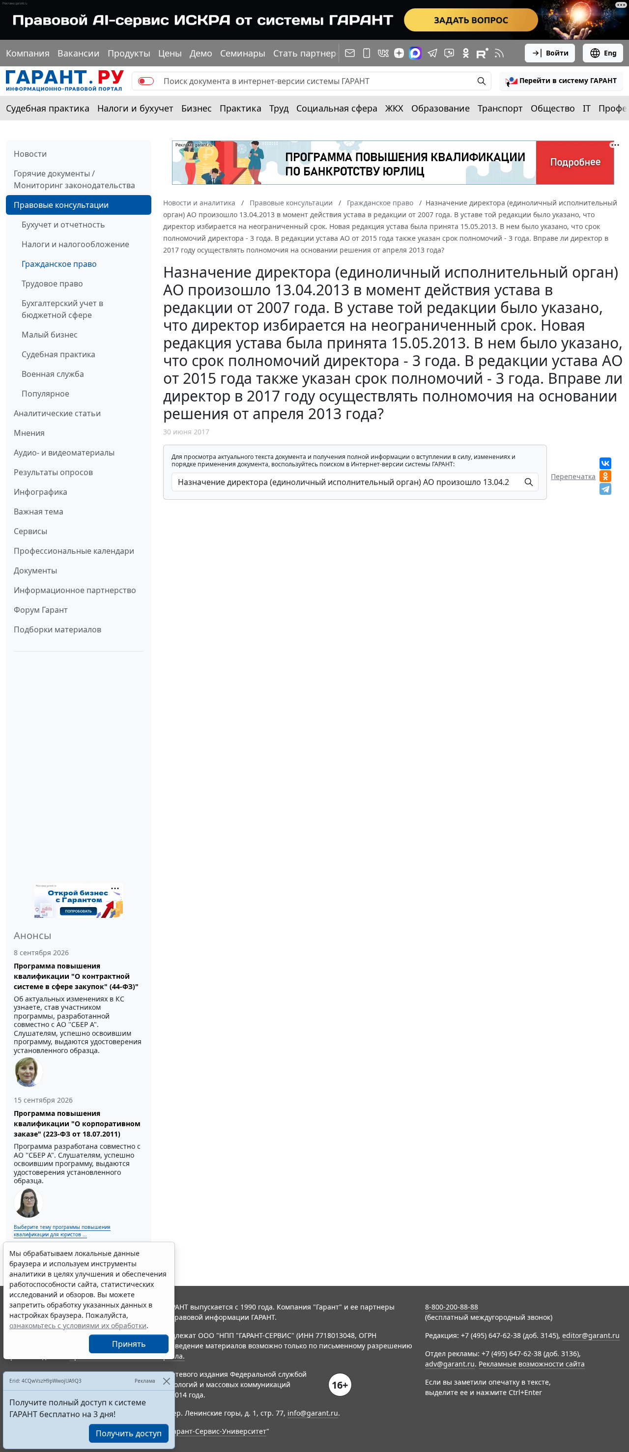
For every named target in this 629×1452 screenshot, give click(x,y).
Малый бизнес (50, 334)
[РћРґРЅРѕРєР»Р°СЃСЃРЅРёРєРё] (605, 476)
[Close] (166, 1381)
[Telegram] (605, 489)
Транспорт (500, 108)
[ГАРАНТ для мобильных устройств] (366, 53)
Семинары (242, 53)
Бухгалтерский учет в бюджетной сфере (62, 309)
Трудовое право (52, 283)
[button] (561, 81)
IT (587, 108)
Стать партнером (310, 53)
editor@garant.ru (591, 1335)
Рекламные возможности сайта (532, 1363)
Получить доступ (129, 1433)
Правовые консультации (61, 204)
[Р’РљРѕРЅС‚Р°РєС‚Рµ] (605, 463)
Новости (30, 153)
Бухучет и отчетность (63, 224)
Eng (610, 52)
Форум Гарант (41, 609)
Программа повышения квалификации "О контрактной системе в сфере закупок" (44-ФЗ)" (76, 976)
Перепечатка (573, 476)
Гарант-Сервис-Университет (218, 1431)
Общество (553, 108)
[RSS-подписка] (499, 53)
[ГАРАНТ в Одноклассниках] (466, 53)
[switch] (146, 81)
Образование (440, 108)
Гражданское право (59, 263)
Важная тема (38, 511)
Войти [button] (557, 52)
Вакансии (78, 53)
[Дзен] (399, 53)
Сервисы (30, 531)
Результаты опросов (53, 472)
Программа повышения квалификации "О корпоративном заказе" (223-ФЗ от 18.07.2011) (77, 1124)
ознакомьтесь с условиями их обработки (77, 1325)
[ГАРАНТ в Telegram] (432, 53)
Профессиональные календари (74, 550)
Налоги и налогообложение (75, 244)
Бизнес (196, 108)
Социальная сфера (336, 108)
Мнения (29, 432)
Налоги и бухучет (135, 108)
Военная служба (53, 374)
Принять (129, 1343)
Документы (35, 570)
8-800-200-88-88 (451, 1306)
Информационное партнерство (75, 590)
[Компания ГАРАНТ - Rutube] (482, 53)
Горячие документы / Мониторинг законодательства (74, 179)
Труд (278, 108)
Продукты (129, 53)
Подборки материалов (57, 629)
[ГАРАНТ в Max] (415, 53)
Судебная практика (47, 108)
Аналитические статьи (57, 413)
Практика (240, 108)
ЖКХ (394, 108)
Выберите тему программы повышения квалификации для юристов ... (62, 1231)
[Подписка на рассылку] (350, 53)
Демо (201, 53)
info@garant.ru (312, 1413)
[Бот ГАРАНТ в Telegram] (449, 53)
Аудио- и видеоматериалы (64, 452)
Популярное (45, 393)
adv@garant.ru (450, 1363)
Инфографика (40, 491)
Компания (28, 53)
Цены (170, 53)
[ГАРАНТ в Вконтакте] (383, 53)
